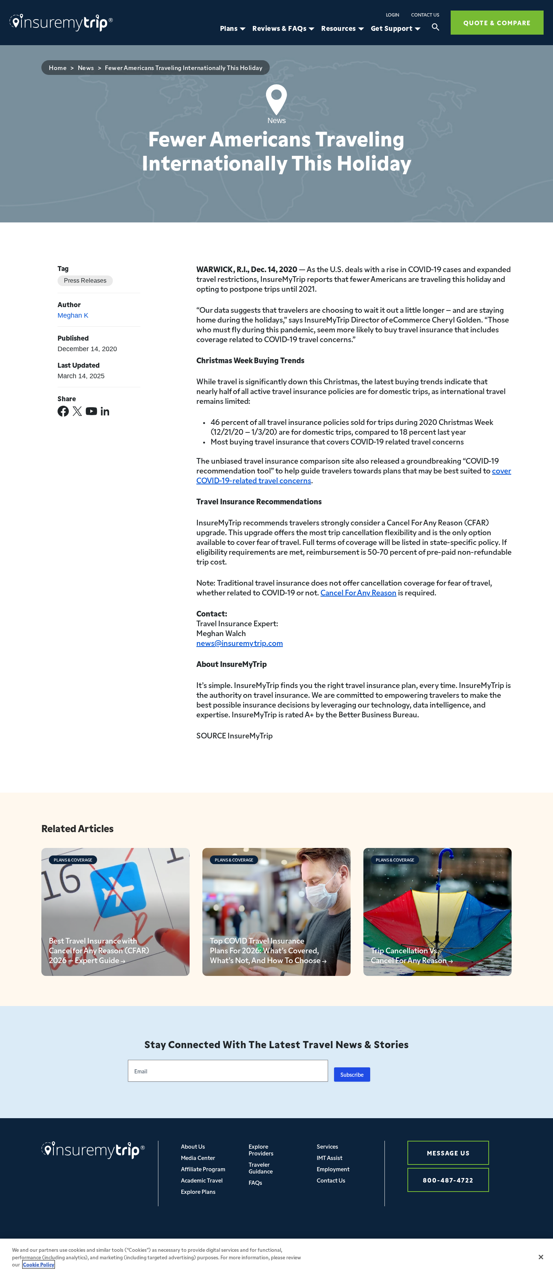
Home (58, 67)
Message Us (448, 1152)
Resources (338, 28)
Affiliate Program (203, 1169)
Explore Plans (198, 1191)
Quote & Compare (497, 22)
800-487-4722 (448, 1179)
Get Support (392, 28)
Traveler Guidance (261, 1167)
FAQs (255, 1182)
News (86, 67)
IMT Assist (329, 1157)
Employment (333, 1169)
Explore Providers (261, 1149)
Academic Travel (202, 1180)
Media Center (198, 1157)
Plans (229, 28)
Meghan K (73, 315)
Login (392, 14)
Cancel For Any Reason (359, 592)
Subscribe (352, 1074)
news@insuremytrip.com (239, 642)
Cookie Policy (38, 1264)
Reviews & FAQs (279, 28)
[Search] (435, 28)
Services (327, 1146)
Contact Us (425, 14)
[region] (276, 1258)
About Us (193, 1146)
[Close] (541, 1257)
